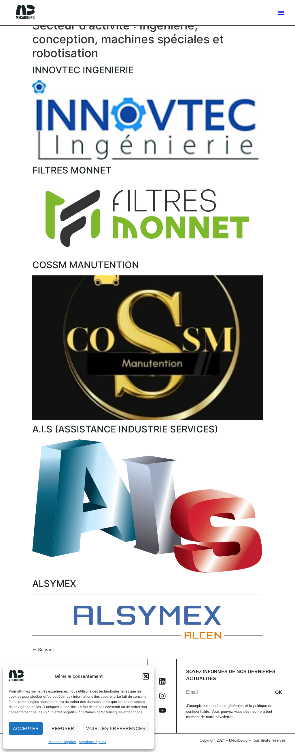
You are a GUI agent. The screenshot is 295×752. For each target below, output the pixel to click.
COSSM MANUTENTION (85, 264)
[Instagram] (162, 696)
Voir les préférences (115, 728)
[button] (146, 676)
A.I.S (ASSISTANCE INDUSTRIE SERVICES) (125, 429)
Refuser (63, 728)
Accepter (26, 728)
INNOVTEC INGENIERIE (83, 70)
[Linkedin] (162, 681)
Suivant (43, 649)
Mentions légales (62, 742)
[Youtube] (162, 710)
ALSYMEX (54, 583)
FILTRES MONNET (71, 170)
